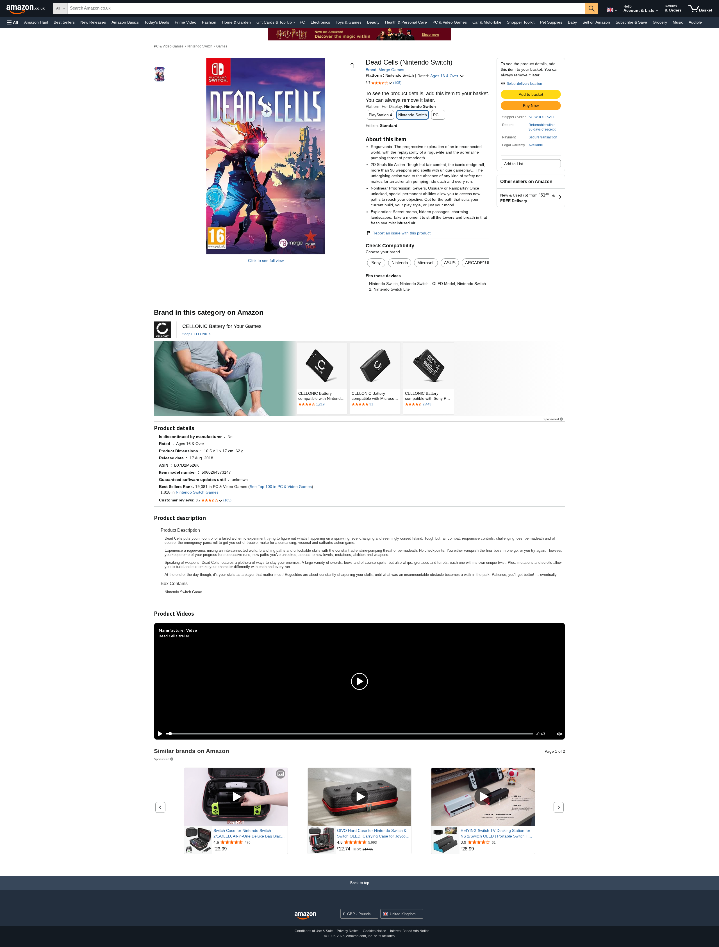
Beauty (373, 22)
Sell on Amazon (596, 22)
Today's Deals (156, 22)
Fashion (209, 22)
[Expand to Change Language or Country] (616, 10)
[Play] (158, 733)
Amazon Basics (125, 22)
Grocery (660, 22)
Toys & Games (348, 22)
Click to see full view (266, 260)
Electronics (320, 22)
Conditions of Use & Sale (314, 931)
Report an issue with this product (401, 233)
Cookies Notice (374, 931)
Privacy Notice (348, 931)
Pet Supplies (551, 22)
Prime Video (185, 22)
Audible (695, 22)
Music (678, 22)
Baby (572, 22)
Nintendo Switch (199, 46)
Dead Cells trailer (174, 635)
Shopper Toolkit (520, 22)
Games (221, 46)
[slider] (349, 733)
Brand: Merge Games (385, 69)
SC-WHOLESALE (542, 117)
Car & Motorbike (486, 22)
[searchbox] (326, 8)
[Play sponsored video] (236, 797)
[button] (12, 22)
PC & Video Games (450, 22)
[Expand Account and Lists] (657, 11)
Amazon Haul (36, 22)
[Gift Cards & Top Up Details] (294, 22)
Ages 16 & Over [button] (444, 76)
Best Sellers (64, 22)
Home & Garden (236, 22)
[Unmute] (560, 734)
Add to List (513, 163)
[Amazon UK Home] (305, 916)
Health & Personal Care (406, 22)
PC (302, 22)
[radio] (159, 74)
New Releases (93, 22)
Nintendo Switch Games (197, 492)
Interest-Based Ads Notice (409, 931)
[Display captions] (280, 774)
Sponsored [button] (551, 419)
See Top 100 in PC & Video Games (281, 486)
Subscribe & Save (631, 22)
